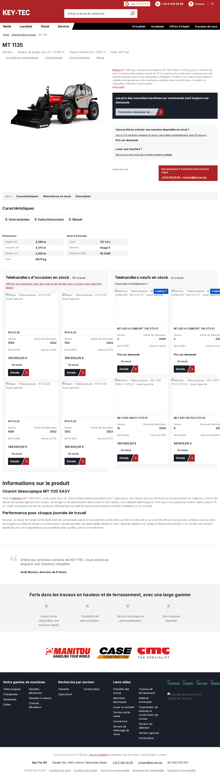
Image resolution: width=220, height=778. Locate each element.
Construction (92, 689)
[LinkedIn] (188, 681)
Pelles (6, 704)
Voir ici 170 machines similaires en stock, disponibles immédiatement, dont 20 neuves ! (161, 135)
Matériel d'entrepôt (145, 700)
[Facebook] (173, 681)
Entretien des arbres (121, 691)
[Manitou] (68, 653)
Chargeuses (10, 694)
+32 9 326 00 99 (172, 3)
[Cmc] (153, 653)
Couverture (120, 721)
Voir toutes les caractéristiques (22, 57)
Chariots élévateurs (35, 705)
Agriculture (65, 694)
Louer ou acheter (124, 707)
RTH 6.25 (70, 332)
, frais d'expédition (98, 754)
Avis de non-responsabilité (115, 770)
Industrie (63, 689)
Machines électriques (119, 700)
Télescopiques (12, 689)
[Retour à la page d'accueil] (16, 12)
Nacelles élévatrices (35, 691)
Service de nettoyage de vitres (121, 730)
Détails (14, 372)
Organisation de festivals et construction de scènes (148, 712)
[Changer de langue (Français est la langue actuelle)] (214, 3)
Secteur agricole (149, 732)
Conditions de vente (60, 770)
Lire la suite (118, 87)
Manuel (100, 57)
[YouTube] (201, 681)
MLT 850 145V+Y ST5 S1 (132, 417)
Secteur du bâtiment (145, 725)
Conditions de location (86, 770)
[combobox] (95, 13)
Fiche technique (53, 57)
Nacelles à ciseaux (40, 698)
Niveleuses (9, 699)
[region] (55, 105)
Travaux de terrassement (147, 691)
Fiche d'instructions (79, 57)
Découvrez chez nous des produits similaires (144, 154)
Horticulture (146, 738)
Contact (200, 4)
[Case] (114, 653)
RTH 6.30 (14, 332)
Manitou (116, 70)
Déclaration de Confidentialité (148, 770)
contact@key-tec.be (194, 177)
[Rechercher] (132, 13)
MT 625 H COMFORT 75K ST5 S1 (137, 328)
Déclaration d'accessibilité (181, 770)
